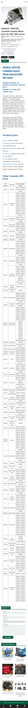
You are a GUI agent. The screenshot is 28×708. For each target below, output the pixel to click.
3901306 (5, 286)
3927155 (5, 392)
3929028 (5, 412)
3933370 (5, 456)
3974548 (5, 538)
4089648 (5, 553)
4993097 (5, 573)
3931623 (5, 427)
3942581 (5, 498)
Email (12, 57)
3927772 (5, 398)
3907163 (5, 359)
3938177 (5, 483)
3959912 (5, 513)
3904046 (5, 342)
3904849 (5, 349)
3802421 (5, 231)
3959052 (5, 507)
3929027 (5, 407)
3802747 (5, 235)
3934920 (5, 467)
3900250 (5, 239)
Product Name (5, 619)
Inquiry (5, 57)
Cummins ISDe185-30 (8, 693)
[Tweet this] (6, 53)
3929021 (5, 403)
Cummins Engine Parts (8, 51)
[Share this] (2, 53)
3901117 (5, 260)
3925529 (5, 389)
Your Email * (5, 615)
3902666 (5, 304)
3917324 (5, 374)
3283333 (5, 560)
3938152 (5, 478)
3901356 (5, 290)
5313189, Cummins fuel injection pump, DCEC (20, 694)
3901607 (5, 297)
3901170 (5, 275)
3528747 (5, 204)
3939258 (5, 489)
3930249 (5, 423)
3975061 (5, 544)
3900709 (5, 248)
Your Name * (5, 611)
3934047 (5, 463)
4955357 (5, 568)
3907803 (5, 368)
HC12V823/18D (7, 659)
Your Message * (6, 624)
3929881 (5, 417)
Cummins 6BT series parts (9, 49)
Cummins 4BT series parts (9, 48)
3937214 (5, 471)
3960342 (5, 524)
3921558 (5, 382)
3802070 (5, 225)
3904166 (5, 345)
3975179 (5, 549)
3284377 (5, 189)
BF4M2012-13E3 (20, 676)
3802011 (5, 219)
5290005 (5, 588)
